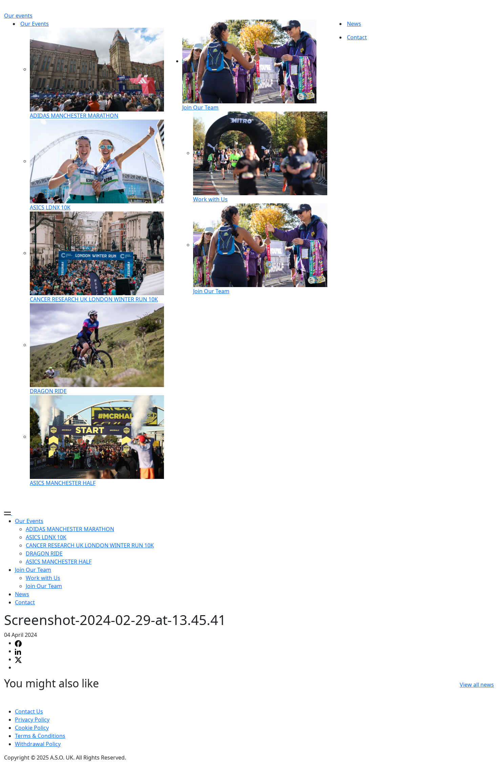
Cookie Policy (32, 727)
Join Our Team (200, 107)
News (354, 23)
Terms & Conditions (40, 736)
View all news (477, 684)
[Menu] (11, 513)
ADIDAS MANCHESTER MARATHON (74, 115)
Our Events (34, 23)
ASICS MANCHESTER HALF (63, 483)
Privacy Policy (32, 719)
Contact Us (29, 711)
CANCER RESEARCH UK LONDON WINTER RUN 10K (94, 299)
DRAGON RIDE (48, 391)
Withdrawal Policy (38, 744)
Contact (357, 37)
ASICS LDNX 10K (50, 207)
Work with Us (210, 199)
